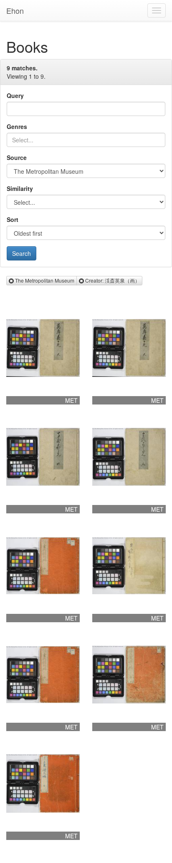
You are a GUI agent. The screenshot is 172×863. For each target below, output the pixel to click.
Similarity (20, 188)
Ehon (15, 10)
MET (71, 400)
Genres (17, 126)
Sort (12, 219)
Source (17, 157)
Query (15, 95)
